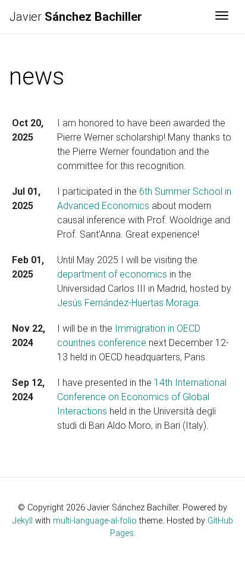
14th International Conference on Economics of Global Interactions (142, 397)
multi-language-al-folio (95, 521)
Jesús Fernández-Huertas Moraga (128, 303)
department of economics (112, 274)
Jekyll (22, 521)
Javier (76, 17)
